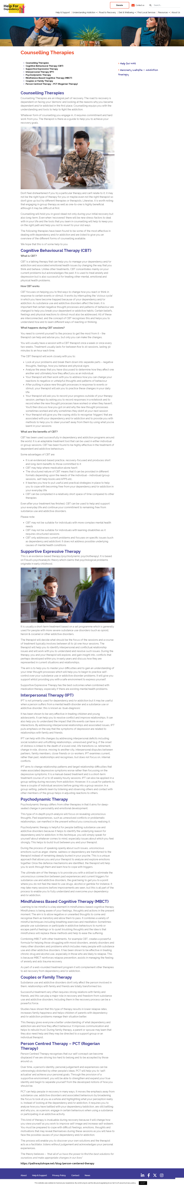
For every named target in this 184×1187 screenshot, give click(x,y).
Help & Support (63, 13)
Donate (119, 5)
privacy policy (130, 1183)
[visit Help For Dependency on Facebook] (148, 1175)
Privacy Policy (59, 1175)
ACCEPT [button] (143, 1183)
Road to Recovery (107, 13)
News (87, 1175)
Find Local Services (146, 13)
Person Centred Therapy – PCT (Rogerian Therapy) (52, 84)
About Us (175, 13)
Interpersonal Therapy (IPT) (40, 72)
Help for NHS (127, 63)
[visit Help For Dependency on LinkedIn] (142, 1175)
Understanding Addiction (83, 13)
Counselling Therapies (37, 63)
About (24, 1175)
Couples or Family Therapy (39, 81)
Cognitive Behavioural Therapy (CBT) (44, 66)
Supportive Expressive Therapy (42, 69)
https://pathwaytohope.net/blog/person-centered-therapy (57, 1163)
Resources (163, 13)
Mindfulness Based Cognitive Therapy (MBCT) (49, 78)
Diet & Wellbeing (126, 13)
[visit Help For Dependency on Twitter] (155, 1175)
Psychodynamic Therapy (38, 75)
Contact (75, 1175)
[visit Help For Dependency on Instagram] (161, 1175)
